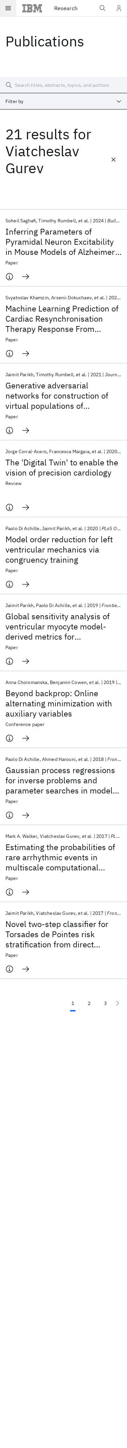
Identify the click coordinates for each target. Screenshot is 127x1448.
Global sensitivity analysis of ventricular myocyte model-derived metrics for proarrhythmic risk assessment (62, 626)
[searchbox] (63, 85)
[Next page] (117, 1003)
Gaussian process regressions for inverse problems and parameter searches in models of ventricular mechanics (61, 780)
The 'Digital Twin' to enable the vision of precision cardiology (61, 467)
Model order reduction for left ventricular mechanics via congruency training (59, 549)
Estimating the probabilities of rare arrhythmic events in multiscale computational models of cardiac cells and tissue (60, 857)
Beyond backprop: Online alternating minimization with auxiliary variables (58, 703)
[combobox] (63, 101)
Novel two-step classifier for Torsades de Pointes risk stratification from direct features (56, 934)
